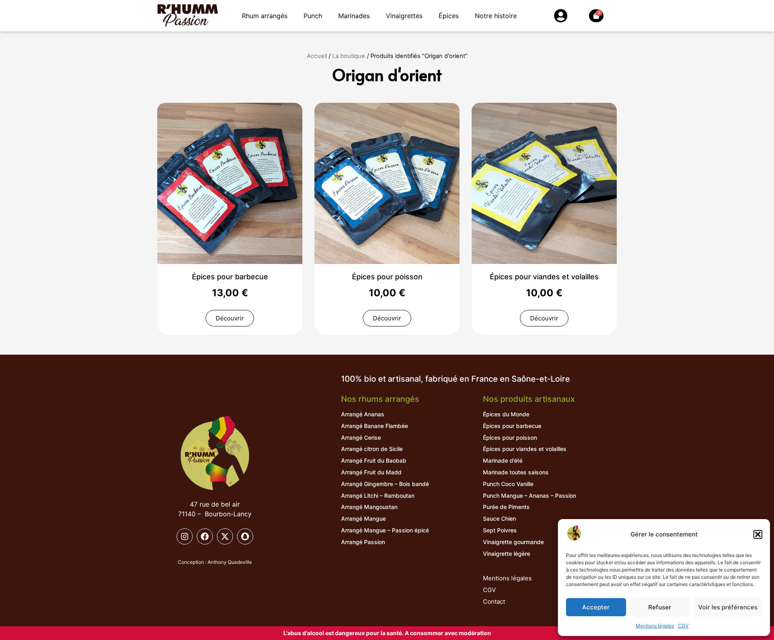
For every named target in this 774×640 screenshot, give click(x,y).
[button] (758, 534)
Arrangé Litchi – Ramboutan (377, 495)
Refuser (659, 607)
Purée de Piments (506, 506)
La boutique (348, 56)
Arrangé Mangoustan (369, 506)
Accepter (596, 607)
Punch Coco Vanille (508, 483)
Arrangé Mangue (363, 518)
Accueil (317, 56)
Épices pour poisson (387, 276)
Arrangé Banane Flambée (374, 425)
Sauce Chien (499, 518)
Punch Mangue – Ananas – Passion (529, 495)
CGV (683, 626)
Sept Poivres (500, 530)
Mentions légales (655, 626)
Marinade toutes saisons (516, 472)
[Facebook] (205, 536)
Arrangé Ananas (362, 414)
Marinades (354, 16)
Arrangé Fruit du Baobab (373, 460)
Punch (313, 16)
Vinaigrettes (404, 16)
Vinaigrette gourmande (513, 541)
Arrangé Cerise (361, 437)
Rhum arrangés (264, 16)
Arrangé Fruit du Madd (371, 472)
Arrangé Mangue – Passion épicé (385, 530)
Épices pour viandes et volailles (544, 276)
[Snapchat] (245, 536)
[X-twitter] (225, 536)
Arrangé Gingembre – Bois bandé (385, 483)
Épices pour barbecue (230, 276)
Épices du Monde (506, 414)
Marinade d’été (502, 460)
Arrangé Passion (363, 541)
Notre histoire (496, 16)
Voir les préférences (727, 607)
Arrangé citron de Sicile (372, 448)
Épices (449, 16)
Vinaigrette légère (506, 553)
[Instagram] (185, 536)
